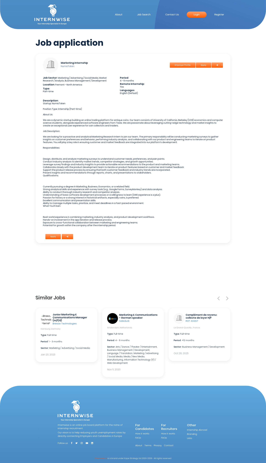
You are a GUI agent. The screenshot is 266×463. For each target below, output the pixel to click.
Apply (203, 65)
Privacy (158, 445)
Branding (192, 434)
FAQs (138, 437)
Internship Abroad (197, 429)
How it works (142, 433)
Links (189, 438)
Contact (168, 445)
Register (219, 14)
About (118, 14)
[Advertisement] (133, 268)
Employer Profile (183, 65)
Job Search (144, 14)
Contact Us (172, 14)
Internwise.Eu (101, 458)
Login (197, 14)
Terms (148, 445)
